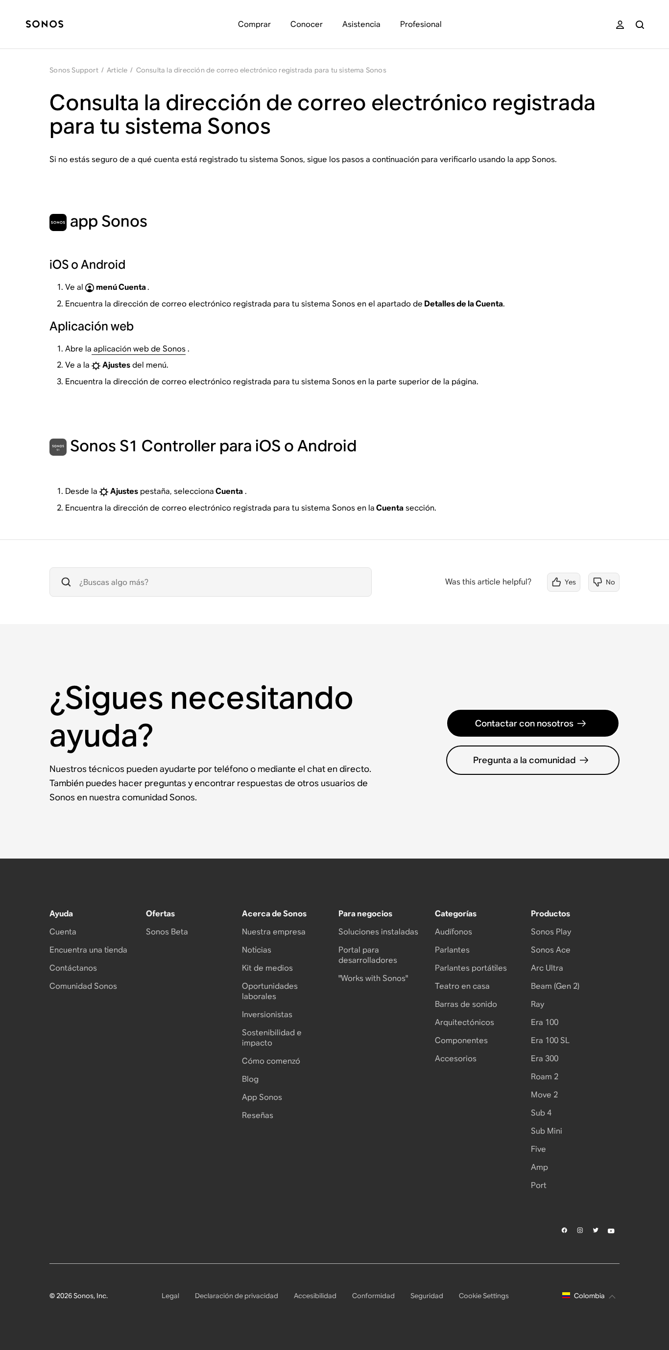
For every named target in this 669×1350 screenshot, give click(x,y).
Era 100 (544, 1022)
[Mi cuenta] (620, 25)
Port (539, 1185)
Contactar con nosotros (524, 723)
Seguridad (426, 1295)
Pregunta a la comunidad (524, 760)
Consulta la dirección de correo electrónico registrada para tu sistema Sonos (261, 70)
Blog (250, 1079)
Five (538, 1149)
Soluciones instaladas (378, 932)
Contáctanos (73, 968)
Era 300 (544, 1058)
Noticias (256, 950)
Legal (170, 1295)
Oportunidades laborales (270, 991)
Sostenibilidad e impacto (272, 1037)
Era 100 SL (550, 1040)
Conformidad (373, 1295)
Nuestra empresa (274, 932)
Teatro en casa (462, 986)
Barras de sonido (466, 1004)
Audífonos (453, 932)
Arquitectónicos (464, 1022)
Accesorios (456, 1058)
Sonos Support (73, 70)
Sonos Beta (167, 932)
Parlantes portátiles (471, 968)
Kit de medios (267, 968)
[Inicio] (44, 24)
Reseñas (257, 1115)
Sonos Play (551, 932)
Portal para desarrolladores (367, 955)
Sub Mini (546, 1131)
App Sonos (262, 1097)
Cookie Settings (484, 1295)
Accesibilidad (315, 1295)
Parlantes (452, 950)
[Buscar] (640, 25)
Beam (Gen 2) (555, 986)
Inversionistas (267, 1014)
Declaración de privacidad (236, 1295)
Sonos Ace (551, 950)
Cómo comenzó (271, 1061)
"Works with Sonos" (373, 978)
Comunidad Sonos (83, 986)
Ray (537, 1004)
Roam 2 (544, 1076)
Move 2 (544, 1095)
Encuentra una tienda (88, 950)
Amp (539, 1167)
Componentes (461, 1040)
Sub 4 (541, 1113)
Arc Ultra (547, 968)
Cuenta (62, 932)
